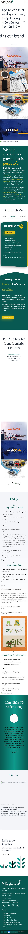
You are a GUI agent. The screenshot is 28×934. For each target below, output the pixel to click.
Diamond (22, 216)
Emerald (12, 216)
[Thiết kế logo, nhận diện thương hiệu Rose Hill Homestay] (14, 141)
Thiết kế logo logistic (14, 354)
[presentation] (12, 759)
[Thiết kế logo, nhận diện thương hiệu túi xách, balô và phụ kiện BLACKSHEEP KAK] (14, 129)
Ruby (4, 216)
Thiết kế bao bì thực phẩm (10, 920)
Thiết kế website (7, 927)
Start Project (9, 232)
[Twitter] (8, 905)
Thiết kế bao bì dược (8, 918)
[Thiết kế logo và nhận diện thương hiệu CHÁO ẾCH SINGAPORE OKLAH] (14, 106)
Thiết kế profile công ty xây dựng (11, 922)
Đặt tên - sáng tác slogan (14, 356)
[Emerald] (9, 232)
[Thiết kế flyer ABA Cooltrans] (14, 80)
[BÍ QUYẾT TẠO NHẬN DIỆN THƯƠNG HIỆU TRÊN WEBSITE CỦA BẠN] (2, 820)
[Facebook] (3, 905)
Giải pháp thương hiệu (14, 358)
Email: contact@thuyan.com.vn (9, 900)
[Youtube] (17, 905)
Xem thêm (12, 483)
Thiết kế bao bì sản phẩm (9, 913)
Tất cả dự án (14, 44)
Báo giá (14, 932)
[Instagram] (13, 905)
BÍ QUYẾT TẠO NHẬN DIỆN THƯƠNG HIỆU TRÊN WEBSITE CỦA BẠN (12, 808)
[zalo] (8, 932)
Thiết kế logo (6, 915)
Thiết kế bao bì (14, 360)
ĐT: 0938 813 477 (6, 898)
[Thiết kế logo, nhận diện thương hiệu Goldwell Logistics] (14, 57)
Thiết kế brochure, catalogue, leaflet (12, 924)
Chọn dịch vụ (7, 317)
